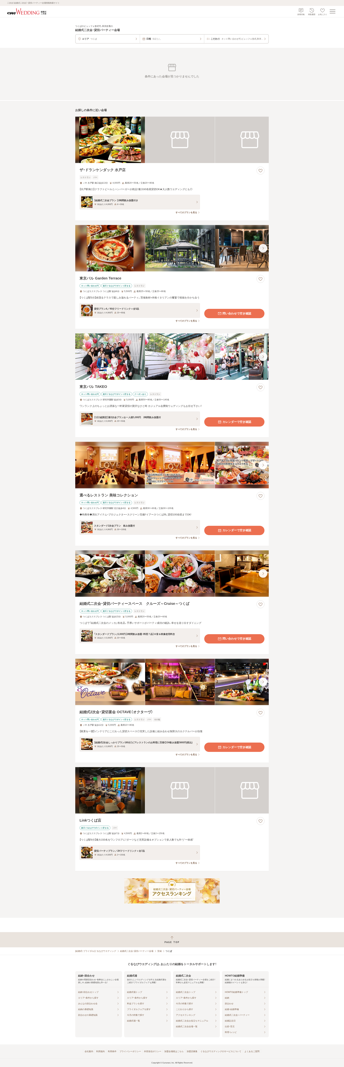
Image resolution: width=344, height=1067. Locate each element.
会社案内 (89, 1051)
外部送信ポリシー (152, 1051)
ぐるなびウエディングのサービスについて (220, 1051)
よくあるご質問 (251, 1051)
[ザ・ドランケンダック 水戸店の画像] (172, 140)
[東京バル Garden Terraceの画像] (172, 248)
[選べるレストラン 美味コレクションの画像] (172, 465)
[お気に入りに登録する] (260, 170)
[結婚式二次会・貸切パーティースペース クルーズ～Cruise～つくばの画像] (172, 573)
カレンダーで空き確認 (237, 421)
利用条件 (112, 1051)
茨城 (159, 951)
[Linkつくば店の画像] (172, 790)
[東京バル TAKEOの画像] (172, 356)
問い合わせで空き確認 (237, 313)
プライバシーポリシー (130, 1051)
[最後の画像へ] (263, 248)
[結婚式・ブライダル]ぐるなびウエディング (95, 951)
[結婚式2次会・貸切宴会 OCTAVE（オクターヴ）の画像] (172, 682)
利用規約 (100, 1051)
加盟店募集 (192, 1051)
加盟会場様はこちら (174, 1051)
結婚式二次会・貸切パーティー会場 (136, 951)
